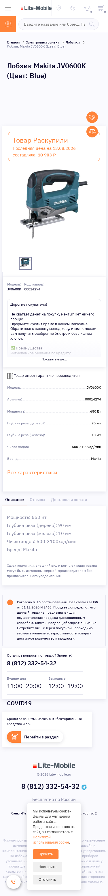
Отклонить (47, 880)
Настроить (47, 867)
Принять (46, 854)
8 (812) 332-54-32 (31, 663)
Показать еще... (54, 359)
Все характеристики (32, 472)
